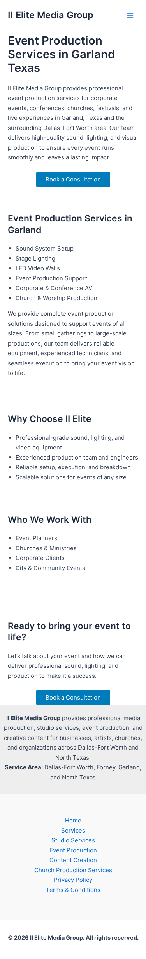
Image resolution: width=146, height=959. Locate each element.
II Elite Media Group (50, 15)
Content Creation (73, 860)
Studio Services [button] (73, 840)
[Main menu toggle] (130, 15)
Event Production (73, 850)
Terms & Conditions (73, 889)
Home (73, 820)
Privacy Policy (73, 879)
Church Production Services (73, 870)
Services (73, 830)
